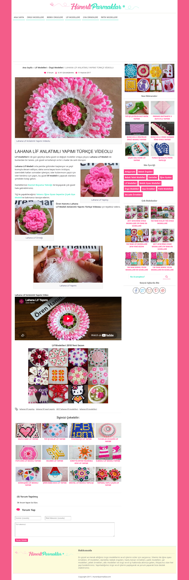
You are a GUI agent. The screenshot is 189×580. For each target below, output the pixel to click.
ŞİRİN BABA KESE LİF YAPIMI (55, 483)
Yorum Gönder (21, 540)
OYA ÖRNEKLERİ (90, 17)
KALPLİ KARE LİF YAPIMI (28, 439)
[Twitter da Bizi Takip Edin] (142, 290)
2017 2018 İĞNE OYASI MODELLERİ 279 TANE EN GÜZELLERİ (136, 223)
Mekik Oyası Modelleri (150, 183)
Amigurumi (130, 171)
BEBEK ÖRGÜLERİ (55, 17)
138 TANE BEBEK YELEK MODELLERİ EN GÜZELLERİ (136, 268)
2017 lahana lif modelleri (67, 409)
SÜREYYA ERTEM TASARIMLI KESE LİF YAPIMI (81, 462)
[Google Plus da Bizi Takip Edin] (162, 290)
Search (166, 276)
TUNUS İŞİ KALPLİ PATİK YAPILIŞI (162, 159)
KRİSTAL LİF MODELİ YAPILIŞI (81, 483)
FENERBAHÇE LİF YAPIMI (81, 439)
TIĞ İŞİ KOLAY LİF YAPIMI (54, 439)
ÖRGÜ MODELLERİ (35, 17)
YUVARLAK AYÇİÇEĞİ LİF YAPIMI (108, 440)
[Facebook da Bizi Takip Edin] (136, 290)
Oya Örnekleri (148, 188)
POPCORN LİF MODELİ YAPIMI (28, 461)
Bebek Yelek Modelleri (135, 177)
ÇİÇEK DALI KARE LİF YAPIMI (137, 159)
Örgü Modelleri (56, 67)
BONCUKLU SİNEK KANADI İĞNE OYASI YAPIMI (162, 138)
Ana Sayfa (28, 67)
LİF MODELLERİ (73, 17)
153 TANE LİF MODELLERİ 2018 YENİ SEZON (136, 245)
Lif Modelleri (41, 67)
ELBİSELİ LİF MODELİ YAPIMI (108, 461)
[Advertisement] (94, 40)
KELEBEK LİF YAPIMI (54, 461)
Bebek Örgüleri (145, 171)
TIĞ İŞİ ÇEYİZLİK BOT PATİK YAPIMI (136, 117)
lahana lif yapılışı (27, 409)
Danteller (152, 177)
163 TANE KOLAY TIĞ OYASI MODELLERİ (162, 222)
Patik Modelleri (165, 188)
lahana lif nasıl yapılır (45, 409)
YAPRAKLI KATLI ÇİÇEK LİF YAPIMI (108, 484)
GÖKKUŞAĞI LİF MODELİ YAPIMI (28, 484)
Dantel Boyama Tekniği (40, 184)
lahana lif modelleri (88, 409)
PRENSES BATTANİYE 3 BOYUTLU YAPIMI (162, 117)
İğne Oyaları (166, 177)
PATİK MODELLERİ (109, 17)
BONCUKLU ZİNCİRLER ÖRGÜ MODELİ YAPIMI (136, 138)
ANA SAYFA (19, 17)
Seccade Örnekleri (133, 194)
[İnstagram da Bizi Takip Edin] (149, 290)
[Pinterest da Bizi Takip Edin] (156, 290)
